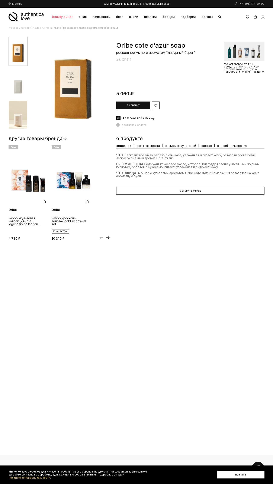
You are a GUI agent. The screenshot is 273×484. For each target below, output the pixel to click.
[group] (73, 83)
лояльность (101, 17)
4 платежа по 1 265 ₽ (136, 118)
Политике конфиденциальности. (30, 477)
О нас (83, 17)
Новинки (150, 17)
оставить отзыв (190, 190)
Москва (17, 3)
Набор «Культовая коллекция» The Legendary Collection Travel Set (23, 221)
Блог (119, 17)
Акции (133, 17)
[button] (256, 38)
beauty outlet (62, 17)
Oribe (124, 45)
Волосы (207, 17)
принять (240, 474)
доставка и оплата (134, 124)
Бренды (169, 17)
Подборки (188, 17)
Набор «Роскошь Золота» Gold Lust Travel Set (69, 221)
